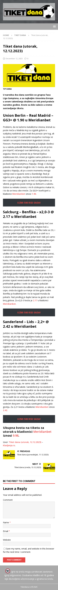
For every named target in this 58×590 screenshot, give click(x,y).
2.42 (5, 410)
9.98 (15, 435)
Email (6, 531)
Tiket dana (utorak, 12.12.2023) (25, 442)
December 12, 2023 (14, 58)
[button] (54, 26)
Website (7, 539)
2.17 (35, 300)
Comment (8, 499)
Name (6, 522)
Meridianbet (18, 193)
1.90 (34, 193)
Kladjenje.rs (9, 445)
